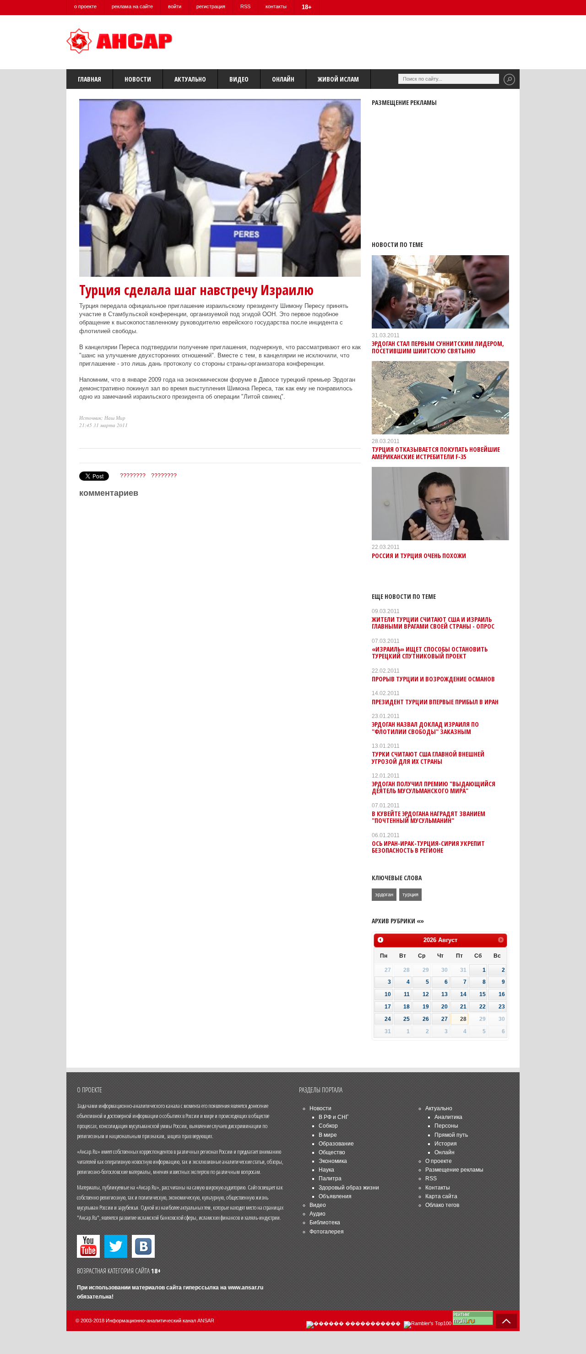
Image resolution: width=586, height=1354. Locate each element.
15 (482, 994)
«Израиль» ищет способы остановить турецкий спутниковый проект (430, 652)
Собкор (328, 1126)
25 (406, 1019)
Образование (336, 1143)
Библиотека (324, 1222)
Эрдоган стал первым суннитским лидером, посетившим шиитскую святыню (438, 347)
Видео (239, 79)
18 (406, 1006)
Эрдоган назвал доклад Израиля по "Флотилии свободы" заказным (425, 727)
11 (407, 994)
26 (426, 1019)
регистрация (210, 6)
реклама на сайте (132, 6)
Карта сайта (441, 1196)
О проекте (438, 1161)
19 (426, 1006)
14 (463, 994)
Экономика (333, 1161)
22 (482, 1006)
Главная (89, 79)
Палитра (330, 1178)
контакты (276, 6)
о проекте (85, 6)
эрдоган (384, 894)
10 (388, 994)
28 (463, 1019)
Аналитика (448, 1117)
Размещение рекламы (454, 1170)
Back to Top (506, 1321)
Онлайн (283, 79)
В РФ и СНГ (334, 1117)
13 (444, 994)
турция (410, 894)
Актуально (190, 79)
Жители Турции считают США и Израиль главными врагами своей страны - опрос (433, 622)
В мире (328, 1135)
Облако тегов (442, 1205)
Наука (326, 1170)
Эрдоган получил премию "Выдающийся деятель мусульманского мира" (433, 787)
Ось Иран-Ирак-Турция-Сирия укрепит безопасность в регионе (428, 847)
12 (426, 994)
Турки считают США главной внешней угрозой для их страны (428, 757)
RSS (245, 6)
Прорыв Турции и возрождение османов (433, 678)
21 (463, 1006)
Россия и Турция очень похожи (419, 555)
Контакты (437, 1187)
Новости (138, 79)
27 (444, 1019)
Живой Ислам (338, 79)
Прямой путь (451, 1135)
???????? (133, 475)
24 (388, 1019)
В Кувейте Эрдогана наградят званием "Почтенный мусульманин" (428, 817)
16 (502, 994)
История (445, 1143)
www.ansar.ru (245, 1287)
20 (444, 1006)
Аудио (317, 1214)
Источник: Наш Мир (102, 417)
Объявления (335, 1196)
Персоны (446, 1126)
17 (388, 1006)
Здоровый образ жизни (349, 1187)
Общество (332, 1152)
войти (174, 6)
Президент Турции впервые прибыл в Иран (435, 701)
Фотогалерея (326, 1231)
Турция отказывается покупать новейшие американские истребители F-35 (436, 452)
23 (502, 1006)
